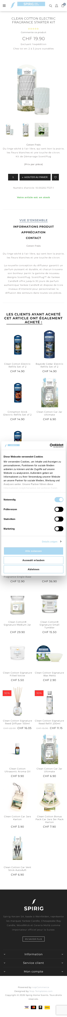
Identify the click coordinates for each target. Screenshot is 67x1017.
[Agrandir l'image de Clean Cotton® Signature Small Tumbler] (49, 602)
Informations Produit (33, 226)
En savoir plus (33, 939)
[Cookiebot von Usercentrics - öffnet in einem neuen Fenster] (49, 446)
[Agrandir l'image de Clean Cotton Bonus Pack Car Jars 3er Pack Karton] (49, 797)
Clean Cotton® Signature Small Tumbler (50, 625)
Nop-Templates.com (41, 991)
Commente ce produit (33, 32)
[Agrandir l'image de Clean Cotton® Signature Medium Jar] (17, 602)
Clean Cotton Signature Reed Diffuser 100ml (17, 722)
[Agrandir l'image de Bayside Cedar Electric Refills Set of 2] (49, 344)
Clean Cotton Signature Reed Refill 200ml (49, 722)
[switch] (59, 509)
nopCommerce (40, 987)
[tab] (33, 220)
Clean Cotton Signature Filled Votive (17, 674)
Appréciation (33, 232)
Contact (33, 238)
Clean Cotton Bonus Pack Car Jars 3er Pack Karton (50, 819)
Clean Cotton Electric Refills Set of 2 (17, 365)
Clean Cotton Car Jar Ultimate (49, 413)
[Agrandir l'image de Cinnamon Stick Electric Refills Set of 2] (17, 392)
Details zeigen (49, 541)
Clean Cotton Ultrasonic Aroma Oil (18, 770)
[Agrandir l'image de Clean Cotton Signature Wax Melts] (49, 653)
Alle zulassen (33, 551)
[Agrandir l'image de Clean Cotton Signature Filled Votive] (17, 653)
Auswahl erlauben (33, 560)
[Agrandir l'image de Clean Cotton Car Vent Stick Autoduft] (17, 848)
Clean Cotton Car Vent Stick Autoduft (17, 869)
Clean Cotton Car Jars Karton (17, 818)
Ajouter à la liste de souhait (55, 177)
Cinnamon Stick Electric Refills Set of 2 (17, 413)
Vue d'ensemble (33, 220)
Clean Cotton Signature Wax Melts (49, 674)
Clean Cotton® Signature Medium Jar (17, 623)
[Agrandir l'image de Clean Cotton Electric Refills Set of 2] (17, 344)
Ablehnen (33, 569)
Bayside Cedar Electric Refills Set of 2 (49, 365)
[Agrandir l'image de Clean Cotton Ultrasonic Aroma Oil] (17, 749)
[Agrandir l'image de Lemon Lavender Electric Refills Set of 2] (17, 440)
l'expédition (39, 44)
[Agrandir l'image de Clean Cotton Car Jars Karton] (17, 797)
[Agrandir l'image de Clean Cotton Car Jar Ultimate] (49, 392)
